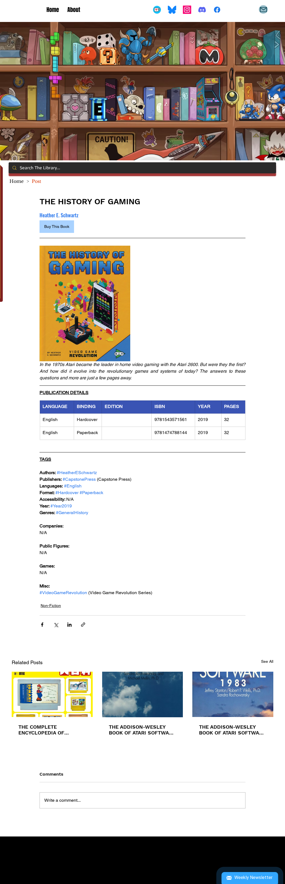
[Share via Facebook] (42, 624)
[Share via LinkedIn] (69, 624)
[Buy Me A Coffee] (157, 10)
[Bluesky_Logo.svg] (172, 10)
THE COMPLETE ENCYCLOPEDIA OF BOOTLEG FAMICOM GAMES (42, 730)
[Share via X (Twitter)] (55, 624)
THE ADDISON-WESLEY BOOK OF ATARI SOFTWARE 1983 (232, 730)
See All (267, 661)
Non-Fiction (51, 605)
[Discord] (202, 10)
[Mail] (263, 9)
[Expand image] (85, 303)
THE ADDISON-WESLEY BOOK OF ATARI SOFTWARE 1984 (142, 730)
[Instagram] (187, 10)
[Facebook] (217, 10)
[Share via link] (83, 624)
